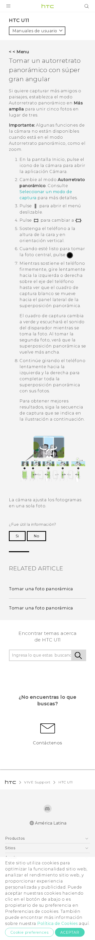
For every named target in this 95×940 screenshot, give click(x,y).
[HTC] (48, 6)
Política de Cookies (57, 923)
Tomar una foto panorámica (41, 588)
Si (17, 536)
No (36, 536)
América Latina (50, 823)
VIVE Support (37, 782)
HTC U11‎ (65, 782)
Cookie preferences (29, 932)
